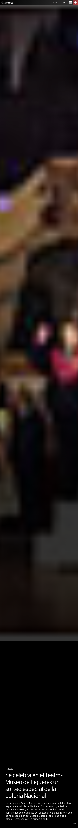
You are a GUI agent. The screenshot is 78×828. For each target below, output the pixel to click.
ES (53, 3)
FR (59, 3)
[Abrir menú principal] (70, 2)
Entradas (75, 2)
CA (51, 3)
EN (56, 3)
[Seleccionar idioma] (63, 2)
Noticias (10, 769)
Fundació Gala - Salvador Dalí (7, 2)
